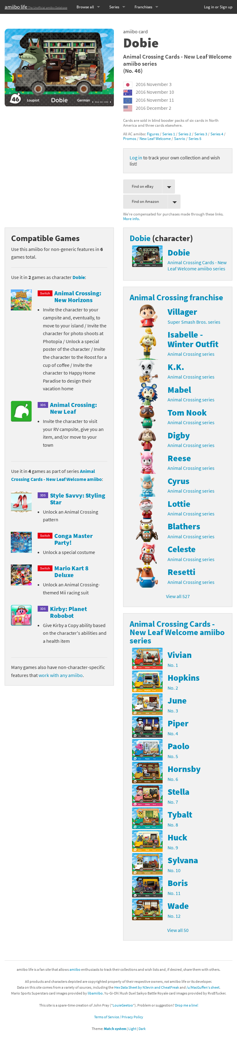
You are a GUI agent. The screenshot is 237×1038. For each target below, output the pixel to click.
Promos (129, 138)
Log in (136, 157)
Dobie (79, 277)
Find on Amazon (145, 201)
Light (132, 1028)
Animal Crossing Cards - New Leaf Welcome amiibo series (177, 60)
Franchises (143, 7)
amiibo (75, 969)
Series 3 (200, 133)
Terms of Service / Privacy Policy (118, 1017)
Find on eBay (142, 186)
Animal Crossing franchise (176, 297)
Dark (142, 1028)
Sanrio (179, 138)
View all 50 (178, 930)
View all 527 (178, 596)
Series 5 (195, 138)
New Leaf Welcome (155, 138)
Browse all (85, 7)
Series (114, 7)
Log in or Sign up (218, 7)
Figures (153, 133)
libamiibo (95, 993)
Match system (115, 1028)
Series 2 (184, 133)
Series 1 (168, 133)
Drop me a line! (186, 1005)
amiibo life (36, 6)
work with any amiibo (61, 675)
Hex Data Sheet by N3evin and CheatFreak (146, 987)
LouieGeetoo (123, 1005)
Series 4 (216, 133)
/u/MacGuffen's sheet (202, 987)
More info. (131, 218)
